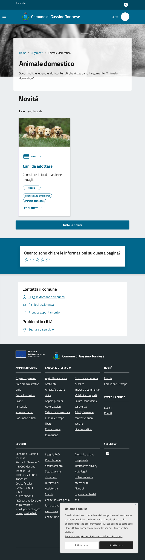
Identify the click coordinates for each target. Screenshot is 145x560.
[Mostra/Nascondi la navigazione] (4, 16)
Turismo (79, 423)
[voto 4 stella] (42, 259)
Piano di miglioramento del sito (85, 494)
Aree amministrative (27, 384)
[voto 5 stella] (48, 259)
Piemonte (20, 3)
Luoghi (108, 407)
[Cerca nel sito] (125, 16)
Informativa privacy (86, 466)
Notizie (108, 378)
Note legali (81, 471)
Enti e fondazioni (25, 395)
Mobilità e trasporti (86, 395)
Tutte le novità (73, 225)
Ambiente (51, 384)
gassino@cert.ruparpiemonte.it (28, 502)
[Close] (135, 504)
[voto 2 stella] (32, 259)
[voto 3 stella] (37, 259)
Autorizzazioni (53, 406)
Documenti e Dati (26, 418)
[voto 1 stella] (26, 259)
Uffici (18, 389)
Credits (49, 494)
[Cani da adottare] (44, 132)
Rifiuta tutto (81, 545)
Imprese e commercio (87, 389)
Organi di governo (26, 378)
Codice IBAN (52, 517)
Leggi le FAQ (52, 454)
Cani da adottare (38, 166)
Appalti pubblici (54, 401)
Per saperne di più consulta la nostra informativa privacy (94, 536)
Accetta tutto (116, 545)
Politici (19, 401)
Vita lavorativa (83, 429)
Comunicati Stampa (115, 384)
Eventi (108, 413)
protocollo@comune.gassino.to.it (28, 511)
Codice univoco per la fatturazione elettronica (57, 505)
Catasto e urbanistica (57, 412)
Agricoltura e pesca (56, 378)
